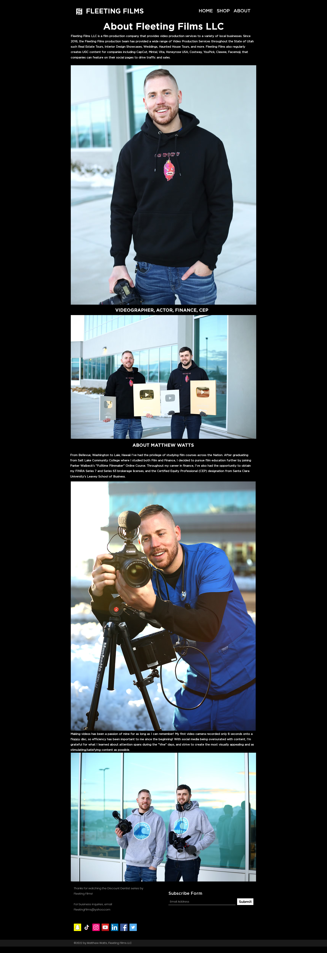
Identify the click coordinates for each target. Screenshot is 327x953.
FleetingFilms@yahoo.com (92, 909)
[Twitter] (133, 927)
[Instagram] (96, 927)
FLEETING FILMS (115, 11)
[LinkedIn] (114, 927)
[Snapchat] (77, 927)
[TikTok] (86, 927)
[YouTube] (105, 927)
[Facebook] (124, 927)
